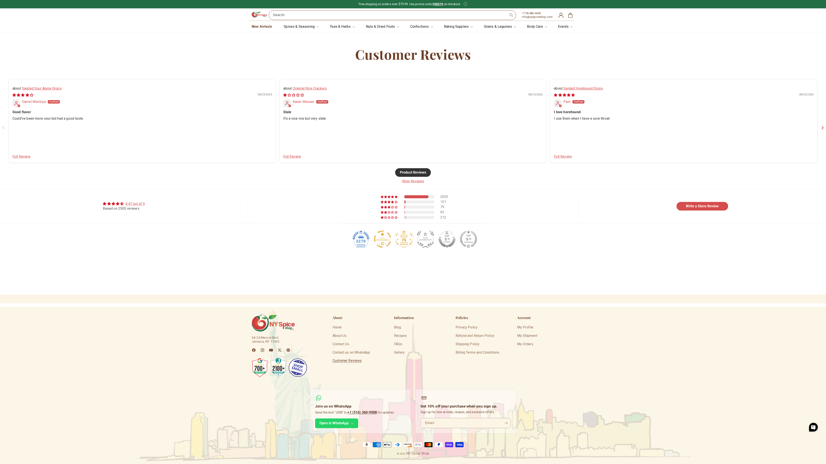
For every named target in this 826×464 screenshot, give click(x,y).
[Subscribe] (506, 423)
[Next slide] (822, 128)
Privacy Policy (467, 327)
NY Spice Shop (417, 453)
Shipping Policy (467, 344)
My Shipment (527, 336)
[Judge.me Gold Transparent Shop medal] (382, 239)
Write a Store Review (702, 206)
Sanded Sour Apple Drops (42, 88)
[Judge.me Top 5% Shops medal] (447, 239)
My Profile (525, 327)
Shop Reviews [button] (413, 181)
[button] (301, 26)
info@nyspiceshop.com (537, 16)
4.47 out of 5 (135, 204)
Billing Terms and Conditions (477, 352)
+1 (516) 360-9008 (362, 412)
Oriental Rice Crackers (310, 88)
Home (337, 327)
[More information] (465, 4)
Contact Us (341, 344)
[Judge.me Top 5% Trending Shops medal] (468, 239)
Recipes (400, 336)
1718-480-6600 (531, 13)
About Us (340, 336)
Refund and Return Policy (475, 336)
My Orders (525, 344)
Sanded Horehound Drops (583, 88)
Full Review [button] (21, 156)
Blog (397, 327)
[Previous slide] (3, 128)
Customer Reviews (347, 361)
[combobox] (392, 15)
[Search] (511, 15)
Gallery (399, 352)
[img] (22, 95)
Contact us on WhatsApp (351, 352)
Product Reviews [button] (413, 172)
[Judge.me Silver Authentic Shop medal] (425, 239)
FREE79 (438, 4)
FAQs (398, 344)
